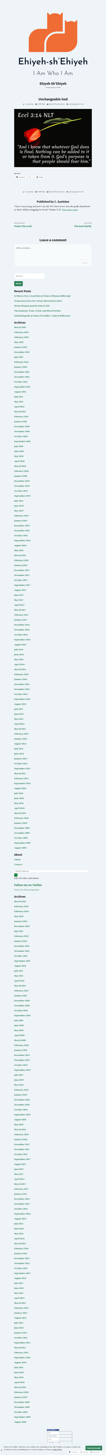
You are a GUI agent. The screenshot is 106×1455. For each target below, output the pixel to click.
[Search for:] (29, 276)
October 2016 (21, 635)
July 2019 (18, 501)
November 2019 (22, 486)
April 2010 (19, 808)
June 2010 (19, 798)
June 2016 (19, 654)
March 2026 (20, 327)
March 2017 (20, 610)
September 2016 (22, 639)
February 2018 (21, 560)
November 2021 (22, 377)
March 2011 (20, 773)
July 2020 (18, 446)
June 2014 (19, 753)
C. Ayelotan (29, 104)
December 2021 (22, 372)
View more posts (70, 210)
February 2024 (21, 337)
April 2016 (19, 664)
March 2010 (20, 813)
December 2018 (22, 525)
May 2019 (18, 511)
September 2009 (22, 843)
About (17, 859)
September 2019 (22, 496)
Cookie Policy (57, 1450)
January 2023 (20, 347)
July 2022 (18, 357)
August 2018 (20, 545)
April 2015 (19, 724)
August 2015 (20, 704)
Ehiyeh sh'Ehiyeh (52, 1436)
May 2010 (18, 803)
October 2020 (21, 436)
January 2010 (20, 823)
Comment (84, 263)
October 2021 (21, 382)
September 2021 (22, 387)
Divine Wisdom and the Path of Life (32, 306)
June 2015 (19, 714)
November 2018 (22, 530)
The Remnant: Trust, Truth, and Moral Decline (37, 311)
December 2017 (22, 570)
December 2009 (22, 828)
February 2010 (21, 818)
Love (55, 1442)
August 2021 (20, 392)
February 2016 (21, 674)
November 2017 (22, 575)
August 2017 (20, 590)
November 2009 (22, 833)
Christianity (51, 1442)
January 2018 (20, 565)
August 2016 (20, 644)
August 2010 (20, 788)
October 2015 (21, 694)
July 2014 (18, 749)
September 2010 (22, 783)
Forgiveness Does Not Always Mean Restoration (38, 301)
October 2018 (21, 535)
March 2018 (20, 555)
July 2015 (18, 709)
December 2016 (22, 625)
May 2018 (18, 550)
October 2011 (21, 763)
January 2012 (20, 758)
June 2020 (19, 451)
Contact (18, 864)
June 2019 (19, 506)
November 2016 (22, 630)
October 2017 (21, 580)
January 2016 (20, 679)
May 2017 (18, 600)
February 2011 (21, 778)
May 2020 (18, 456)
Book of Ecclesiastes (57, 104)
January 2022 (20, 367)
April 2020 (19, 461)
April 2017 (19, 605)
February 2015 (21, 734)
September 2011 (22, 768)
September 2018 (22, 540)
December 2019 (22, 481)
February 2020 (21, 471)
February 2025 (21, 332)
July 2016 (18, 649)
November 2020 (22, 431)
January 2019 (20, 520)
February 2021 (21, 416)
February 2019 (21, 516)
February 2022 (21, 362)
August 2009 (20, 848)
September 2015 (22, 699)
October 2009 (21, 838)
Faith (58, 1442)
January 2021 (20, 421)
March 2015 (20, 729)
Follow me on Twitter (28, 885)
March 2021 (20, 411)
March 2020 (20, 466)
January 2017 (20, 620)
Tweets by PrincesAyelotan (26, 890)
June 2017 (19, 595)
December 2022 (22, 352)
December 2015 (22, 684)
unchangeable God (76, 104)
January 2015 (20, 739)
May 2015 (18, 719)
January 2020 (20, 476)
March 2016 (20, 669)
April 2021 (19, 406)
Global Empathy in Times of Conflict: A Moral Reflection (42, 316)
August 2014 (20, 744)
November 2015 (22, 689)
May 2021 (18, 402)
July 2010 (18, 793)
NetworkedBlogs (51, 1430)
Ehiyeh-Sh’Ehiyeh (53, 83)
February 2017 (21, 615)
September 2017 (22, 585)
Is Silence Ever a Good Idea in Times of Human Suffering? (42, 296)
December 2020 (22, 426)
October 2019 (21, 491)
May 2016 (18, 659)
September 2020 (22, 441)
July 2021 (18, 397)
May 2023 (18, 342)
